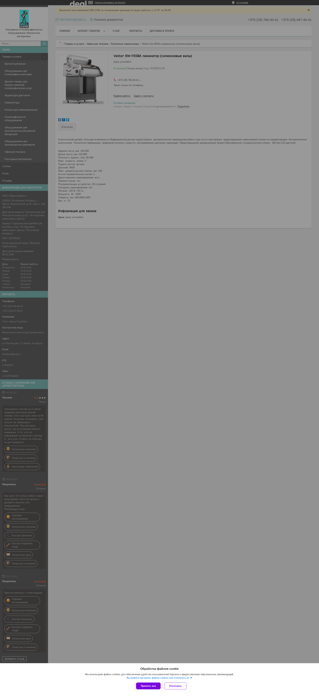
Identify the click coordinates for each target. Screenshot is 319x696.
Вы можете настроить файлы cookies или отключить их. (158, 677)
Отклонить (175, 686)
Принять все (148, 686)
